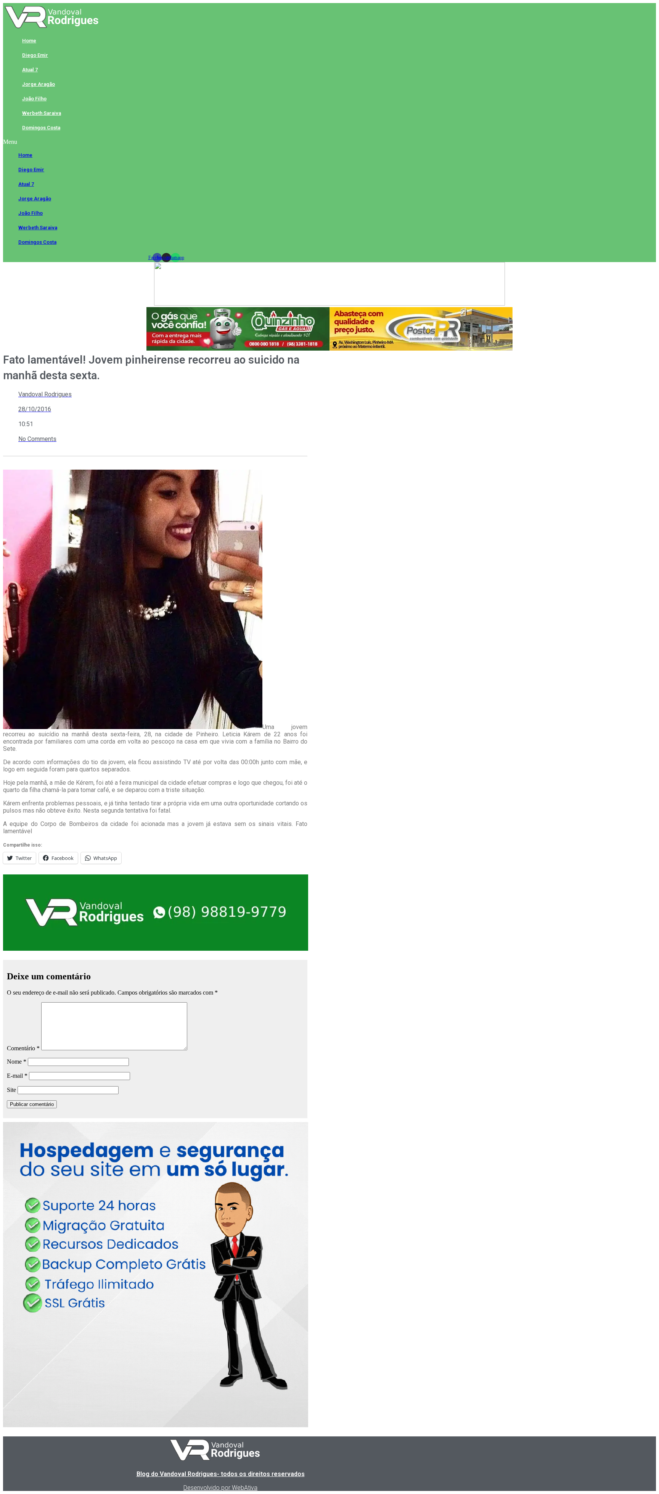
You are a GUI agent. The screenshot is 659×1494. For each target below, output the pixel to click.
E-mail (17, 1075)
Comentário (23, 1048)
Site (11, 1090)
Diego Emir (35, 55)
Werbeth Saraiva (41, 113)
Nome (16, 1061)
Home (29, 40)
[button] (166, 141)
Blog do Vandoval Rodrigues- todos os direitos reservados (221, 1474)
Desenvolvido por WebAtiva (220, 1487)
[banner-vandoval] (155, 948)
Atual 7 (30, 69)
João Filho (34, 98)
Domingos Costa (41, 127)
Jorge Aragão (38, 84)
